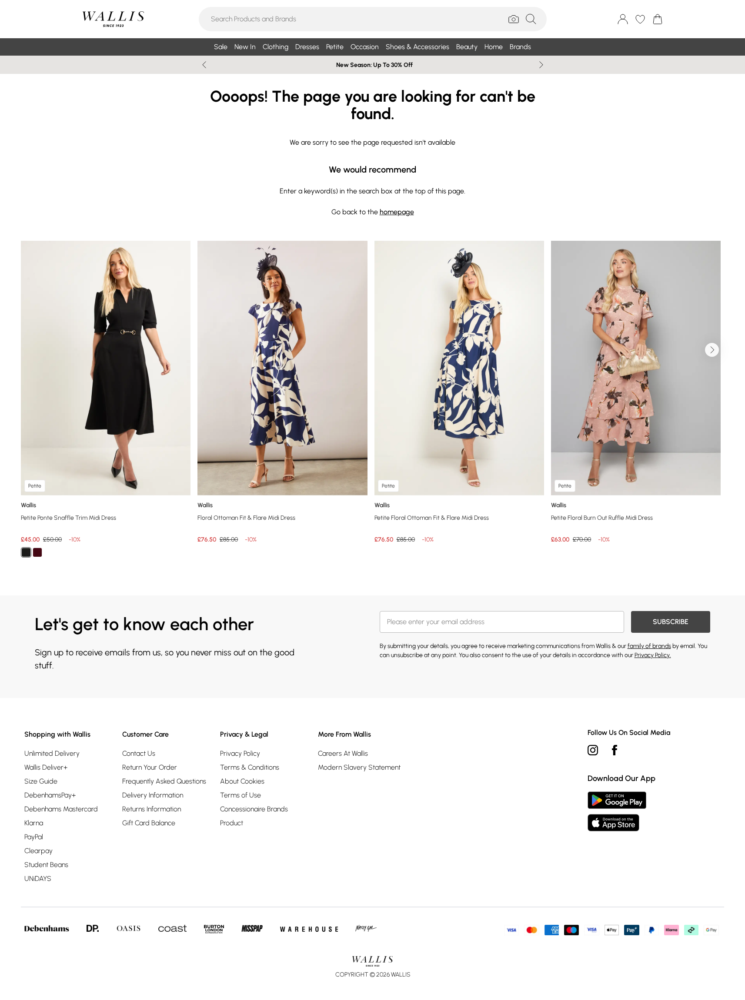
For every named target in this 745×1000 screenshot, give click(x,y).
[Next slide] (541, 65)
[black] (26, 552)
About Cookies (242, 781)
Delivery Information (152, 795)
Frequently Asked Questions (164, 781)
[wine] (37, 552)
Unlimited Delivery (52, 753)
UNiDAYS (37, 878)
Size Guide (40, 781)
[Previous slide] (204, 65)
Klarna (33, 823)
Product (231, 823)
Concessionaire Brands (254, 809)
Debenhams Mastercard (61, 809)
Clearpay (38, 851)
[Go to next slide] (712, 350)
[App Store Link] (617, 811)
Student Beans (46, 864)
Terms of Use (240, 795)
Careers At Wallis (343, 753)
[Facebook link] (614, 750)
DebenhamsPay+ (50, 795)
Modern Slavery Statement (359, 767)
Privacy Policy (240, 753)
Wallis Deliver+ (45, 767)
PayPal (33, 837)
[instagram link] (593, 750)
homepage (397, 212)
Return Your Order (149, 767)
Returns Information (151, 809)
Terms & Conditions (249, 767)
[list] (372, 404)
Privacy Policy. (653, 655)
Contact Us (138, 753)
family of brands (649, 646)
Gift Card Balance (148, 823)
